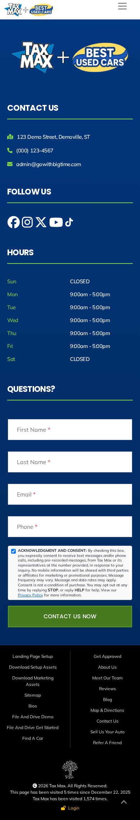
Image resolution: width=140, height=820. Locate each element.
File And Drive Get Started (33, 727)
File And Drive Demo (32, 716)
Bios (32, 706)
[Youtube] (57, 224)
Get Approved (107, 656)
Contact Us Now (70, 616)
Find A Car (32, 738)
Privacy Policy (30, 594)
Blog (107, 699)
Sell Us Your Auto (107, 731)
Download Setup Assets (33, 667)
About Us (107, 667)
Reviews (107, 688)
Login (72, 808)
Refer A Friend (107, 742)
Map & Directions (107, 710)
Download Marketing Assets (32, 681)
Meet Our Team (107, 678)
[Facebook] (14, 224)
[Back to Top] (124, 803)
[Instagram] (28, 224)
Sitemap (32, 695)
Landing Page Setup (33, 656)
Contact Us (107, 721)
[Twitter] (41, 224)
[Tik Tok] (69, 224)
